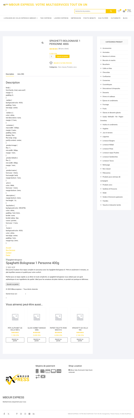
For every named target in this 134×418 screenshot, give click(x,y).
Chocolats (106, 72)
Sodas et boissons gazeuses (113, 197)
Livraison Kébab (108, 145)
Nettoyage (106, 165)
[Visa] (59, 371)
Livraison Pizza (108, 149)
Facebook (21, 294)
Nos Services (10, 250)
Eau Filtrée (103, 18)
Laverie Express (61, 18)
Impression (76, 18)
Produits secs (72, 67)
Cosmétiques (107, 84)
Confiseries (107, 76)
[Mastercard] (53, 371)
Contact (8, 253)
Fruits (105, 109)
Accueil (8, 248)
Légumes (106, 137)
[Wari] (38, 376)
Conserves (106, 80)
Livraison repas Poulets (111, 153)
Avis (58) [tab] (20, 74)
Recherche (111, 11)
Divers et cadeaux (109, 96)
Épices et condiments (110, 101)
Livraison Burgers (109, 141)
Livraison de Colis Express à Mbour (20, 18)
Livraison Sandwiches (110, 157)
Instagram (29, 294)
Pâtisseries (106, 173)
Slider (105, 193)
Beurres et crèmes (109, 56)
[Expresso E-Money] (47, 371)
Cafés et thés (107, 68)
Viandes (105, 201)
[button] (42, 43)
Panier (8, 255)
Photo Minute (89, 18)
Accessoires (107, 48)
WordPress (128, 414)
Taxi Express (46, 18)
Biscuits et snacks (109, 60)
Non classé (62, 67)
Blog (125, 18)
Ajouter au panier (62, 56)
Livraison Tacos (108, 161)
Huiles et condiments (110, 125)
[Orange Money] (37, 371)
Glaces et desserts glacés (112, 113)
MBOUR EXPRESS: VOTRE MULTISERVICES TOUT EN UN (48, 4)
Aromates (106, 52)
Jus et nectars (108, 133)
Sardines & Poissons (110, 189)
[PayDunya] (43, 376)
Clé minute (116, 18)
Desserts (106, 93)
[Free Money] (42, 371)
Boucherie (106, 64)
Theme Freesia (114, 414)
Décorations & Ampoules (111, 88)
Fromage (106, 105)
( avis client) (63, 49)
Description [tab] (10, 74)
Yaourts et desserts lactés (112, 205)
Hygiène (105, 129)
